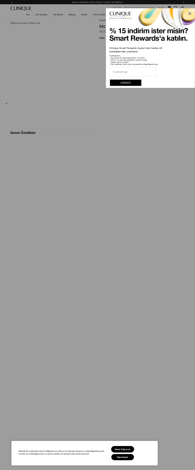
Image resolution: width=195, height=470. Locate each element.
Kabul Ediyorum (122, 449)
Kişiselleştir (122, 457)
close (189, 13)
